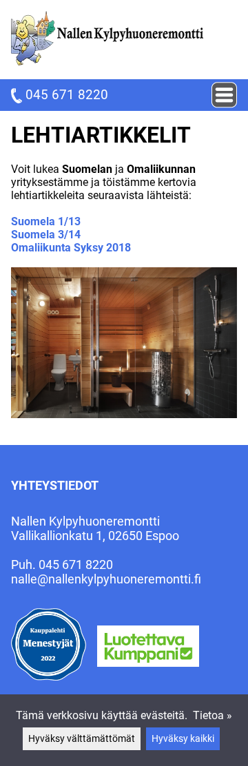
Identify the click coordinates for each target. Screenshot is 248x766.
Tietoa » (212, 715)
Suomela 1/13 (46, 221)
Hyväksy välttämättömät (81, 739)
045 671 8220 (65, 95)
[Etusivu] (107, 61)
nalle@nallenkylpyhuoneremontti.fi (106, 579)
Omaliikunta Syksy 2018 (71, 247)
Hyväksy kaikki (183, 739)
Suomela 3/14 (46, 234)
